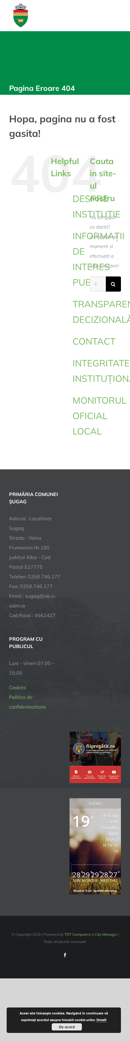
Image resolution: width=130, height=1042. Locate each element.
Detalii (101, 1019)
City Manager (106, 934)
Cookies (17, 687)
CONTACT (94, 341)
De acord (67, 1027)
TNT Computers (77, 934)
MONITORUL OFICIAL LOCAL (99, 416)
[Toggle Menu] (117, 15)
